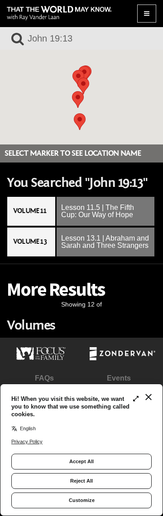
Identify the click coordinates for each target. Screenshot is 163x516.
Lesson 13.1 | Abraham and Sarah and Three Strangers (105, 241)
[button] (77, 100)
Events (119, 378)
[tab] (81, 211)
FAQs (44, 378)
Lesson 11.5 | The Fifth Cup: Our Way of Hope (97, 211)
